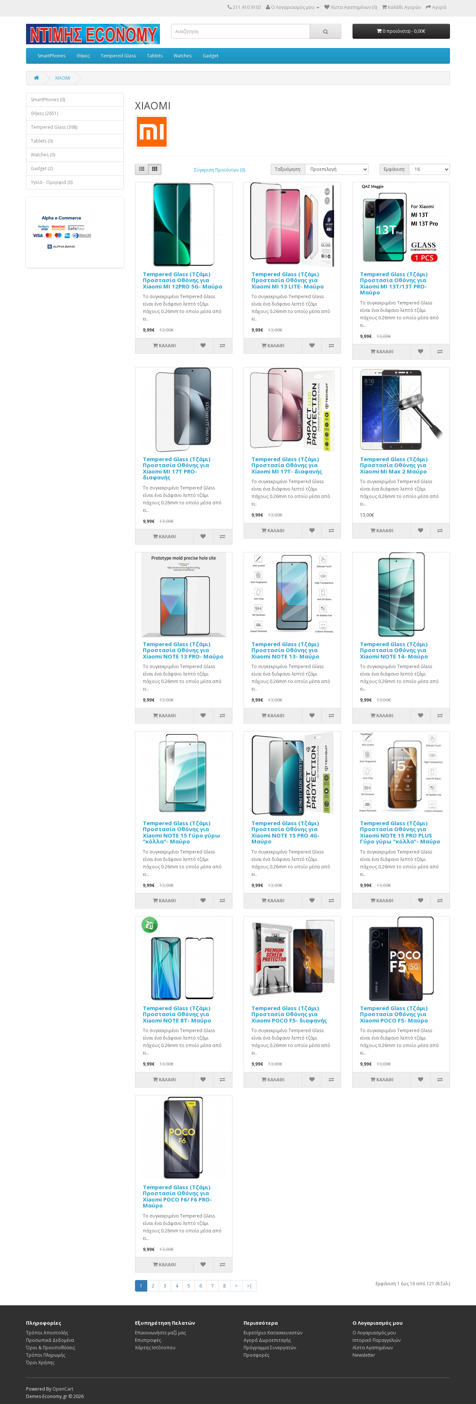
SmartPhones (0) (48, 99)
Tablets (155, 55)
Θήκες (83, 55)
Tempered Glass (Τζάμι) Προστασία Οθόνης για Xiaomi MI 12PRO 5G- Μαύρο (182, 280)
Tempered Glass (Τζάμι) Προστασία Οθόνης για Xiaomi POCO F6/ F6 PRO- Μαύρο (177, 1196)
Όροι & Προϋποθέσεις (50, 1347)
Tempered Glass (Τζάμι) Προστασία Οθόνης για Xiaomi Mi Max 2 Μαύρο (394, 465)
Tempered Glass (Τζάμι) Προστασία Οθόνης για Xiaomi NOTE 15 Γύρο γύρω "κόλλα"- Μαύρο (181, 832)
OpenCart (62, 1389)
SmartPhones (51, 55)
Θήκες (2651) (44, 113)
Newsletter (364, 1355)
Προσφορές (256, 1355)
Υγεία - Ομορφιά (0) (52, 182)
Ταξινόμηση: (288, 169)
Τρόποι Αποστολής (47, 1333)
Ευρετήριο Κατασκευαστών (273, 1333)
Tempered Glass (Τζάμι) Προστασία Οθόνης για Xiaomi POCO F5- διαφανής (289, 1014)
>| (249, 1286)
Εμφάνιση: (394, 169)
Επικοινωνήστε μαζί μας (160, 1333)
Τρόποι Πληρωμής (45, 1355)
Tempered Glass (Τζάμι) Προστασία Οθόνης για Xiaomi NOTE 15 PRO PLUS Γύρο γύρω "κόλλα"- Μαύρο (400, 832)
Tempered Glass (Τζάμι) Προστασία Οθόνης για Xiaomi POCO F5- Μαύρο (394, 1014)
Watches (183, 55)
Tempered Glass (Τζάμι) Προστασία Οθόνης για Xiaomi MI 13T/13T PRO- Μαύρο (394, 283)
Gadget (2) (42, 168)
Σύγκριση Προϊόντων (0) (219, 170)
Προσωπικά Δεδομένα (50, 1340)
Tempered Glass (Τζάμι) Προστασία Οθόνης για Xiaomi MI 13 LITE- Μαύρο (287, 280)
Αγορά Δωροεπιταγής (267, 1340)
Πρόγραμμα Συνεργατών (270, 1347)
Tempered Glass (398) (54, 127)
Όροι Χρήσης (40, 1362)
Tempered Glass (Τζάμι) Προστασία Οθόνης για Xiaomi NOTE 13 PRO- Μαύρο (183, 650)
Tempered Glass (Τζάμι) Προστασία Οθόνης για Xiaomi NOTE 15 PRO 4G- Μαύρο (285, 832)
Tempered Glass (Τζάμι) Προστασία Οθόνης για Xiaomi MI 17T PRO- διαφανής (176, 468)
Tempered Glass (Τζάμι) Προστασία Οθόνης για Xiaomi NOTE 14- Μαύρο (394, 650)
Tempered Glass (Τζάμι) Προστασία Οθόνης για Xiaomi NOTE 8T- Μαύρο (177, 1014)
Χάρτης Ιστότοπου (155, 1347)
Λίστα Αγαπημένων (373, 1347)
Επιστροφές (148, 1340)
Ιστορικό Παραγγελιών (377, 1340)
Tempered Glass (118, 55)
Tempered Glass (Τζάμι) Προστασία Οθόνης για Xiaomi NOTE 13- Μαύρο (285, 650)
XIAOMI (62, 78)
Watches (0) (43, 154)
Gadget (210, 55)
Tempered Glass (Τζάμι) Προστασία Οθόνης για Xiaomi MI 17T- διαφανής (286, 465)
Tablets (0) (42, 141)
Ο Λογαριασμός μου (374, 1333)
